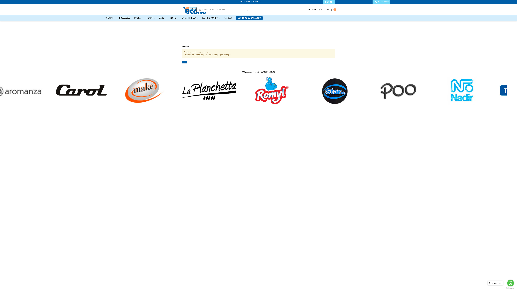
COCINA (137, 18)
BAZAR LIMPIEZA (189, 18)
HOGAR (150, 18)
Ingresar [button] (325, 10)
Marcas (228, 18)
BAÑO (162, 18)
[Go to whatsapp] (510, 283)
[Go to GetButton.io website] (510, 288)
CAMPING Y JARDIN (210, 18)
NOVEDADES (124, 18)
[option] (31, 90)
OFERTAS (109, 18)
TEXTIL (173, 18)
